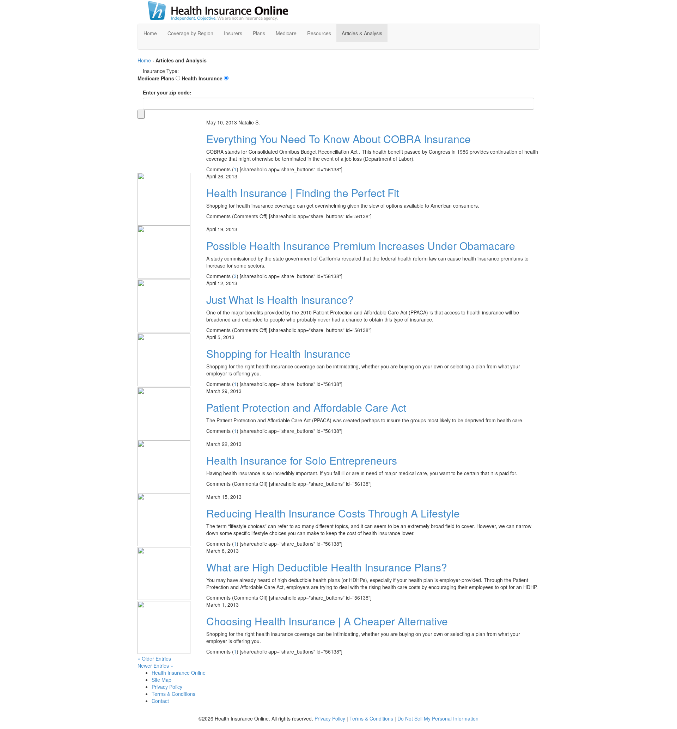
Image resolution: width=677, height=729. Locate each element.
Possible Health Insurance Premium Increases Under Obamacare (360, 245)
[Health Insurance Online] (213, 10)
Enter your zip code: (167, 92)
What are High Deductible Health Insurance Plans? (326, 567)
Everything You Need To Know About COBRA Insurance (338, 138)
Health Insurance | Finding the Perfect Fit (302, 192)
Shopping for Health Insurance (278, 353)
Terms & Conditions (371, 718)
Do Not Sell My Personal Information (437, 718)
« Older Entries (154, 658)
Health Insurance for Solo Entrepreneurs (301, 460)
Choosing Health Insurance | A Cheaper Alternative (327, 621)
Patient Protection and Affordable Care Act (306, 407)
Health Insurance (202, 78)
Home (144, 60)
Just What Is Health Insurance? (280, 299)
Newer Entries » (155, 665)
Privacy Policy (330, 718)
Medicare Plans (156, 78)
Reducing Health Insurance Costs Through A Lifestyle (333, 513)
